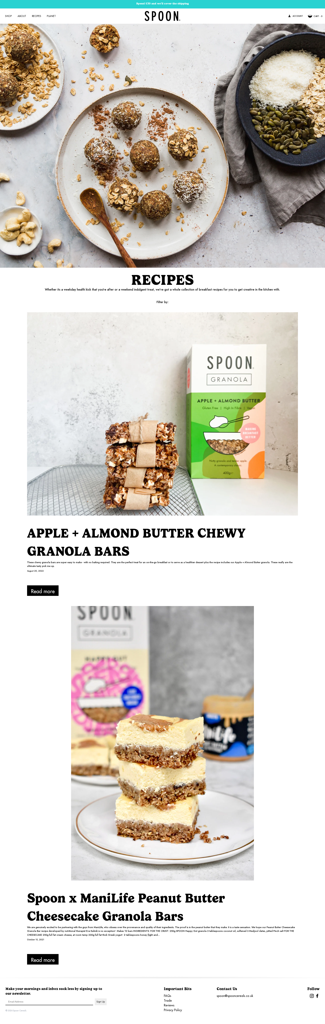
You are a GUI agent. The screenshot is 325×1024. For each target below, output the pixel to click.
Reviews (169, 1005)
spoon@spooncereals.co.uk (235, 996)
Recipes (36, 16)
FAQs (167, 996)
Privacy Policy (173, 1010)
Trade (168, 1000)
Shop (8, 16)
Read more (43, 591)
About (22, 16)
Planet (51, 16)
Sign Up (100, 1001)
